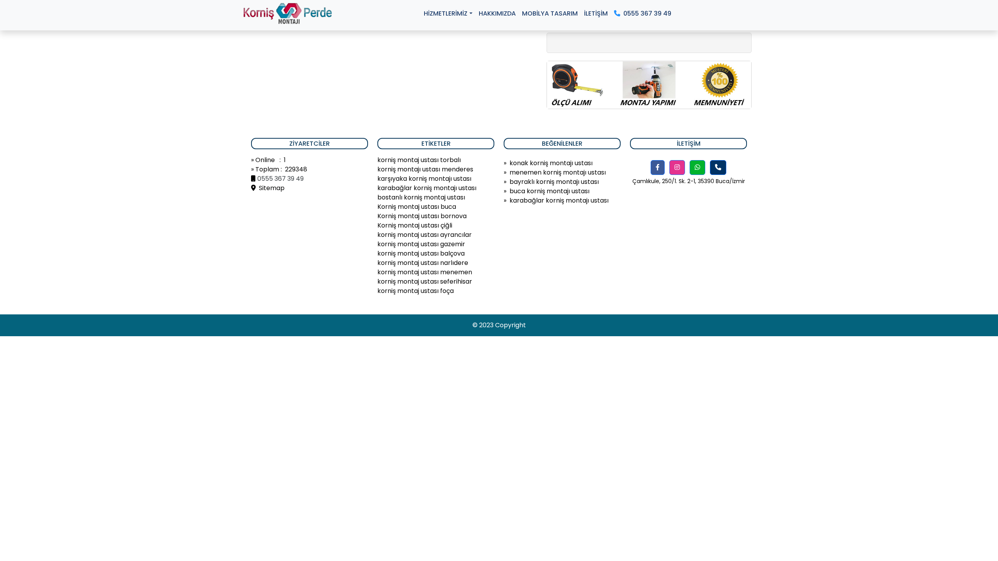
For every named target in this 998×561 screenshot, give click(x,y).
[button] (658, 167)
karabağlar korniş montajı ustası (559, 200)
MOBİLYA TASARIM (550, 13)
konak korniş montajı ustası (551, 163)
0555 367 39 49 (645, 13)
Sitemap (270, 187)
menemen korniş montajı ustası (558, 172)
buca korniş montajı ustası (549, 191)
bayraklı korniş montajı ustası (554, 181)
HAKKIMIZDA (497, 13)
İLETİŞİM (596, 13)
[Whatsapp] (697, 167)
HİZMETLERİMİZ (445, 13)
